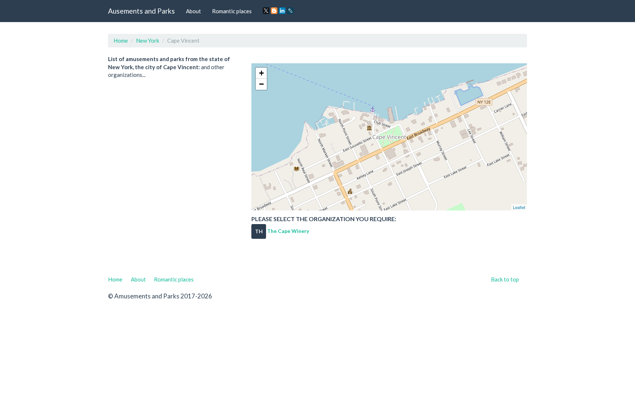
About (193, 11)
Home (121, 40)
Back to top (505, 279)
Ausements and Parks (141, 11)
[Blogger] (274, 10)
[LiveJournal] (290, 10)
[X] (266, 10)
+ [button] (261, 73)
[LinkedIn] (282, 10)
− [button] (261, 84)
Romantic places (232, 11)
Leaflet (519, 207)
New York (147, 40)
